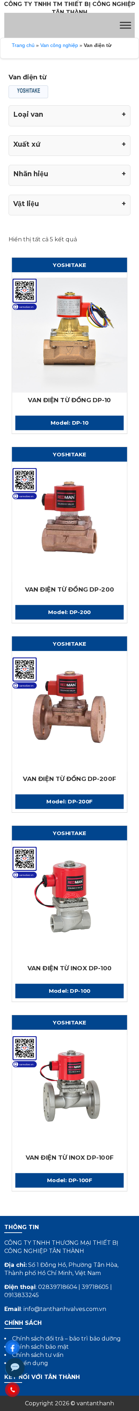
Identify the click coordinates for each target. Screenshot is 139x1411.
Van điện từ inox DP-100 (69, 968)
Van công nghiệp (59, 45)
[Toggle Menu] (125, 25)
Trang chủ (23, 45)
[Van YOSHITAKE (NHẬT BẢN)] (28, 91)
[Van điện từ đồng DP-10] (69, 335)
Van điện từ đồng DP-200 (69, 589)
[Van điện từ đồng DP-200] (69, 524)
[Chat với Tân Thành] (15, 1367)
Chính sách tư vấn (37, 1355)
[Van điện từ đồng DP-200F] (69, 713)
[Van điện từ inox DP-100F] (69, 1092)
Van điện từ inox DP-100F (70, 1157)
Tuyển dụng (30, 1363)
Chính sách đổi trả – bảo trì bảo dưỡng (66, 1338)
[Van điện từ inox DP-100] (69, 903)
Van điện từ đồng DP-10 (69, 400)
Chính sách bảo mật (40, 1346)
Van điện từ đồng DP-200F (69, 779)
